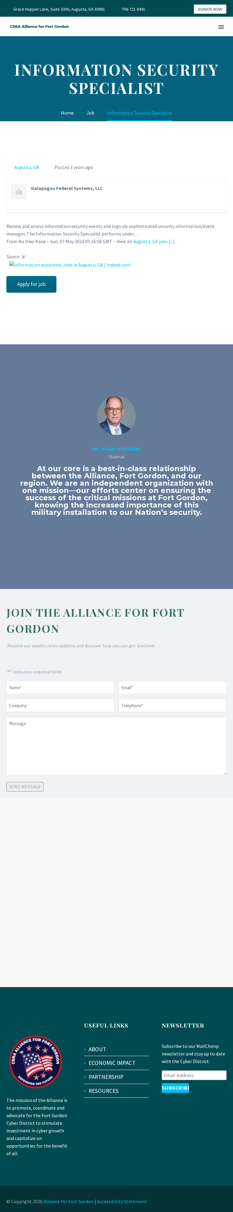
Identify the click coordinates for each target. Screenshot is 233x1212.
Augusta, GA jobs (150, 241)
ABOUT (97, 1049)
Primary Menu (221, 27)
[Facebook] (169, 9)
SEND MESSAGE (25, 786)
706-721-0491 (133, 9)
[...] (172, 241)
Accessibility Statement (122, 1201)
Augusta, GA (26, 167)
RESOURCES (104, 1090)
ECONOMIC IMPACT (112, 1062)
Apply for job (31, 284)
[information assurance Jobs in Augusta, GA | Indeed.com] (68, 264)
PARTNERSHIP (106, 1076)
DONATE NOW (210, 9)
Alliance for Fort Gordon (68, 1201)
